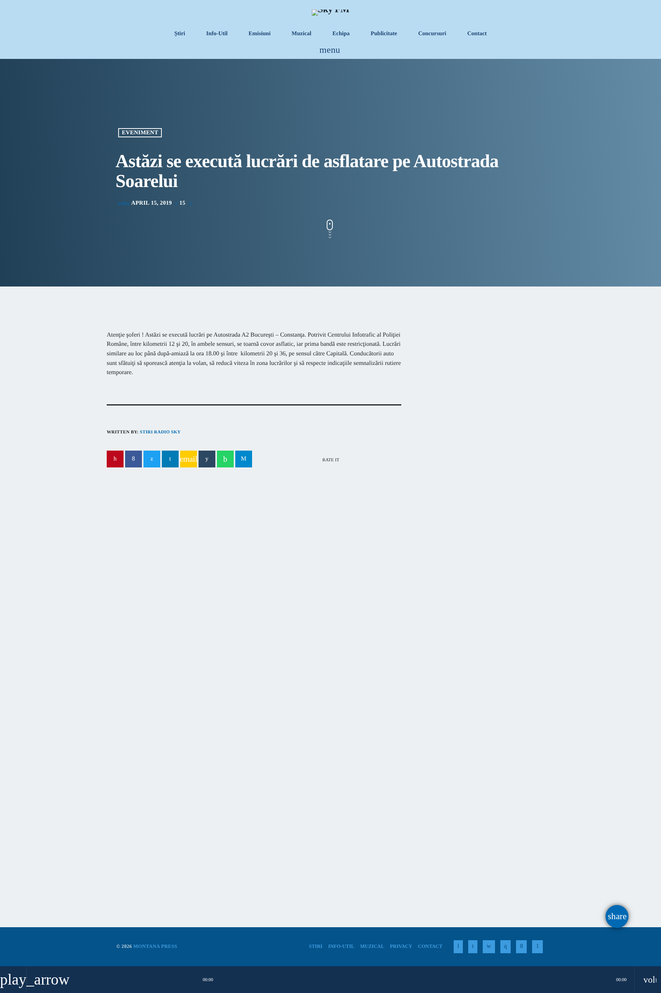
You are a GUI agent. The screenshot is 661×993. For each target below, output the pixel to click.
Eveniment (140, 133)
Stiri (126, 796)
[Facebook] (521, 946)
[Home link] (330, 12)
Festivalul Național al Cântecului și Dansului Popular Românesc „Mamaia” (324, 820)
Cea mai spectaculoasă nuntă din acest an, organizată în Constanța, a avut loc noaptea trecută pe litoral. (479, 463)
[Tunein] (458, 946)
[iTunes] (489, 946)
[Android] (537, 946)
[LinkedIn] (472, 946)
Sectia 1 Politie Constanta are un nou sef (475, 580)
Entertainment (453, 378)
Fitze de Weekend (458, 393)
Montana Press (155, 946)
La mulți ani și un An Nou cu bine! (499, 541)
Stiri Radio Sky (160, 432)
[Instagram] (505, 946)
